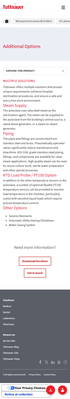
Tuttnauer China (11, 359)
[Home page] (7, 21)
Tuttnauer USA (10, 353)
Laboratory (9, 318)
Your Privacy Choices (30, 388)
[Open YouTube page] (59, 362)
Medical (7, 306)
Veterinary (8, 324)
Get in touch (35, 273)
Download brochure (35, 261)
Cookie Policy (49, 374)
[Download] (50, 389)
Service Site (9, 341)
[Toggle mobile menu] (63, 7)
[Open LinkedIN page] (53, 362)
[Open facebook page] (40, 362)
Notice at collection (19, 394)
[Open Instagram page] (65, 362)
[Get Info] (62, 389)
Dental (6, 312)
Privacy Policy (35, 374)
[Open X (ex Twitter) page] (46, 362)
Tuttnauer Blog (11, 347)
